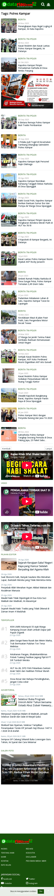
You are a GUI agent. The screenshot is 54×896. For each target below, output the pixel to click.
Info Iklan (6, 865)
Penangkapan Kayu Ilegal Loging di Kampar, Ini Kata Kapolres (35, 27)
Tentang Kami (7, 853)
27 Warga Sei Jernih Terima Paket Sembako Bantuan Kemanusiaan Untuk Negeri (34, 340)
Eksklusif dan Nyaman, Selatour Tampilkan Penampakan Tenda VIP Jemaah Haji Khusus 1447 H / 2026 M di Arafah (26, 728)
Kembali (6, 448)
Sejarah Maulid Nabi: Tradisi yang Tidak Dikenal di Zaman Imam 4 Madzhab (25, 610)
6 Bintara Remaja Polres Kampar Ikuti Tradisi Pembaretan (34, 124)
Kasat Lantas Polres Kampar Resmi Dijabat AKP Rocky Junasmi (35, 260)
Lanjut (49, 448)
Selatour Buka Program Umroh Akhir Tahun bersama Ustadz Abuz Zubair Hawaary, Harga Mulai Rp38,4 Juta (34, 703)
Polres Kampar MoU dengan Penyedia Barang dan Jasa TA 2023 (35, 416)
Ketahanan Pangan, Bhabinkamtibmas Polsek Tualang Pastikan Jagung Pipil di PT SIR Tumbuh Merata (30, 657)
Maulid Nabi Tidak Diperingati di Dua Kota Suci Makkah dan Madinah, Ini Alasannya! (23, 599)
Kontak (4, 861)
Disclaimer (31, 857)
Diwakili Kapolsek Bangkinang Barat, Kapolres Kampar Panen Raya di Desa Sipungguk (33, 398)
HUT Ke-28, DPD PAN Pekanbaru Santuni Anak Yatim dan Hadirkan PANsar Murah (30, 670)
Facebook (7, 879)
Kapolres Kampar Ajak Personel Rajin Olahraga (33, 163)
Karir (3, 857)
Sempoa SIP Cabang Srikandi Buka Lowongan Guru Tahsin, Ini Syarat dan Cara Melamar (26, 741)
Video (4, 483)
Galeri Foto (7, 751)
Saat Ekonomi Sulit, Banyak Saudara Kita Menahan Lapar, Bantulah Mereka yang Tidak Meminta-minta (26, 578)
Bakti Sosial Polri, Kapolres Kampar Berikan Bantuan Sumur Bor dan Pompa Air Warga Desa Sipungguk (35, 203)
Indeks (4, 848)
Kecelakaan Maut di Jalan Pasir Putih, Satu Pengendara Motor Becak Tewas (33, 320)
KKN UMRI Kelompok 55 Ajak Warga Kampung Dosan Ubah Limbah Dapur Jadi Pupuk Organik (30, 629)
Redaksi (29, 848)
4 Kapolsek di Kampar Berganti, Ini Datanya (35, 241)
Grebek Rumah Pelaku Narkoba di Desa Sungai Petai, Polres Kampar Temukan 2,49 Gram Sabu (34, 281)
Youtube (8, 883)
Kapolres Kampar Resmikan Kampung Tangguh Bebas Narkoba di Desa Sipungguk (35, 184)
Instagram (33, 883)
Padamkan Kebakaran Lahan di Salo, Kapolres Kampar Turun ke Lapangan (34, 301)
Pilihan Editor (8, 554)
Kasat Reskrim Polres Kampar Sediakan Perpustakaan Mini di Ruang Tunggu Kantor (33, 379)
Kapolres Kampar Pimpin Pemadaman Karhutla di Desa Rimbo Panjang (32, 68)
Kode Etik (30, 853)
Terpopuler (7, 620)
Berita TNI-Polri (27, 39)
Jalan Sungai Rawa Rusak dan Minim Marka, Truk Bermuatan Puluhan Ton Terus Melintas (31, 643)
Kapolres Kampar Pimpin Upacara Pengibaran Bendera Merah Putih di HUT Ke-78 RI (35, 223)
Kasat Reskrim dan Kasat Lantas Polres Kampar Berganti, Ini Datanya (34, 48)
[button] (6, 769)
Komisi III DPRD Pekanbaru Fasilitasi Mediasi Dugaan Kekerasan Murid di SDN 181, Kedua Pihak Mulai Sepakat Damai (25, 770)
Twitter (31, 879)
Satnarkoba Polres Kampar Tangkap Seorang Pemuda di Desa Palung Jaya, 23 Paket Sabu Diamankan (35, 438)
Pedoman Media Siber (36, 861)
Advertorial (8, 690)
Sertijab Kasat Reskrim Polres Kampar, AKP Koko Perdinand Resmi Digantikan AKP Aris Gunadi (34, 359)
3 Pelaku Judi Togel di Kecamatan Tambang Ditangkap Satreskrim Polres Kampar (34, 145)
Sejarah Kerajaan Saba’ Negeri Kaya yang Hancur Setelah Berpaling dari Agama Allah (35, 566)
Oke (40, 891)
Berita (22, 19)
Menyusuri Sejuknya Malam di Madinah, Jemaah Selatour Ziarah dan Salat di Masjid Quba (24, 715)
